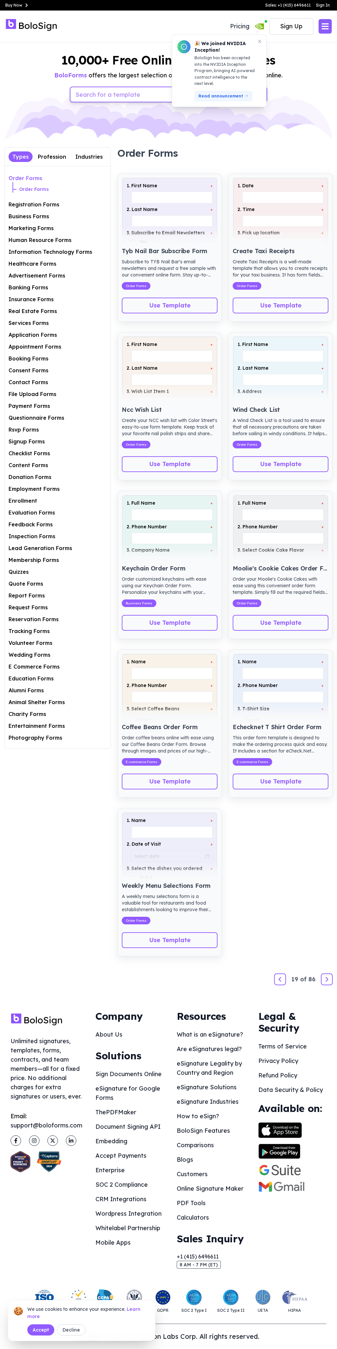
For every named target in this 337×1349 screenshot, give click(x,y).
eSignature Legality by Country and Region (209, 1068)
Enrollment (23, 500)
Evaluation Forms (32, 512)
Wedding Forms (29, 654)
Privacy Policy (278, 1061)
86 (312, 979)
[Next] (327, 979)
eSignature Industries (208, 1101)
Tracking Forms (29, 631)
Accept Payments (120, 1155)
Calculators (193, 1217)
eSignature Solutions (207, 1087)
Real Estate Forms (33, 311)
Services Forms (29, 323)
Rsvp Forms (24, 429)
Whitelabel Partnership (127, 1228)
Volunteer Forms (30, 643)
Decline (71, 1330)
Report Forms (27, 595)
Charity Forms (27, 714)
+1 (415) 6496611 (198, 1256)
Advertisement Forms (37, 275)
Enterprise (110, 1170)
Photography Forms (35, 737)
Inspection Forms (32, 536)
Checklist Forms (29, 453)
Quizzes (19, 572)
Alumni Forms (26, 690)
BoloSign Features (203, 1130)
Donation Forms (30, 477)
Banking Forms (28, 287)
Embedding (111, 1141)
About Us (108, 1034)
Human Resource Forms (40, 240)
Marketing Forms (31, 228)
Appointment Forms (35, 346)
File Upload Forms (32, 394)
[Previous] (280, 979)
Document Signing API (128, 1126)
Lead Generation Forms (40, 548)
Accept (41, 1330)
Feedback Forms (31, 524)
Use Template (170, 305)
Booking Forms (28, 358)
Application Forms (33, 334)
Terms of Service (282, 1046)
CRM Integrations (120, 1199)
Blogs (185, 1159)
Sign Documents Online (128, 1074)
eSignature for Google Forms (127, 1093)
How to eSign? (198, 1116)
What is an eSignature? (210, 1034)
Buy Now (13, 5)
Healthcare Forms (32, 263)
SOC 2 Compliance (121, 1184)
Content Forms (28, 465)
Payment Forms (29, 406)
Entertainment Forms (37, 726)
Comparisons (195, 1145)
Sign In (323, 5)
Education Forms (31, 678)
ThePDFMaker (115, 1112)
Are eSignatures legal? (209, 1049)
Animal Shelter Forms (37, 702)
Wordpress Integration (128, 1213)
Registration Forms (34, 204)
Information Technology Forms (50, 252)
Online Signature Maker (210, 1188)
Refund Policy (277, 1075)
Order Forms (25, 178)
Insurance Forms (31, 299)
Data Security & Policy (290, 1090)
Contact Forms (28, 382)
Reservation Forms (34, 619)
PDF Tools (191, 1203)
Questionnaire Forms (36, 417)
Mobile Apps (113, 1242)
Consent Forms (28, 370)
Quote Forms (26, 583)
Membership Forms (34, 560)
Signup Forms (27, 441)
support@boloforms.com (46, 1125)
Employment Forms (34, 489)
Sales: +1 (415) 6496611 (288, 5)
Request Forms (28, 607)
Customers (192, 1174)
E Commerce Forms (34, 666)
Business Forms (29, 216)
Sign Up (291, 26)
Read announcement (220, 95)
